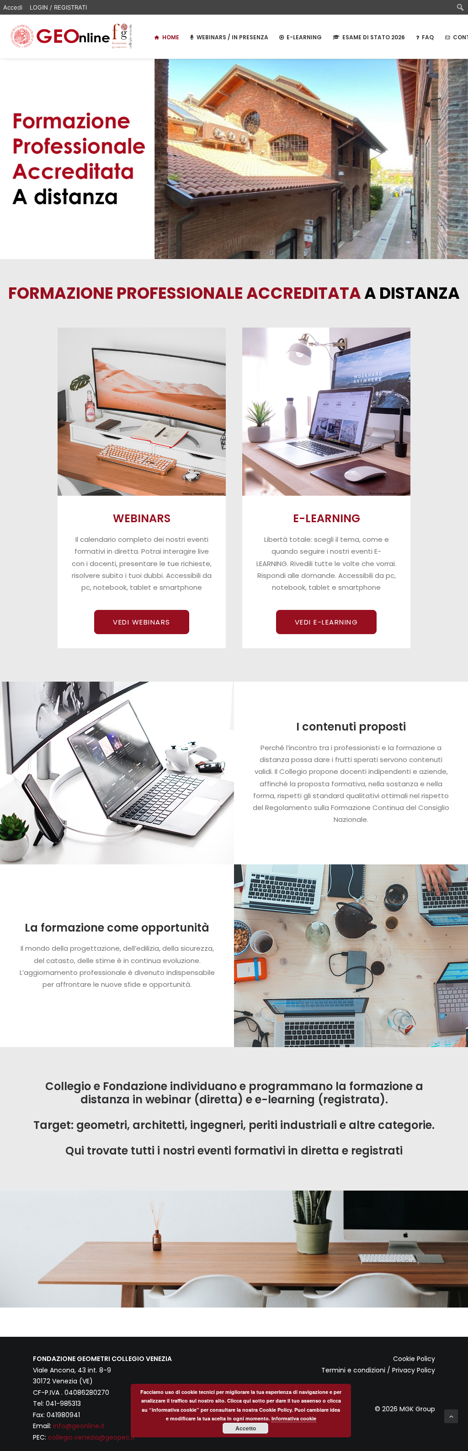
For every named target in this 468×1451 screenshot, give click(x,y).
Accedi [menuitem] (12, 7)
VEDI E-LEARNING (326, 622)
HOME (170, 37)
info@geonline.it (79, 1425)
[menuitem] (460, 7)
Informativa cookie (293, 1418)
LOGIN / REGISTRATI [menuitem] (58, 7)
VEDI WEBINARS (141, 622)
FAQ (428, 37)
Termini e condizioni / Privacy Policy (378, 1370)
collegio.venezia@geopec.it (91, 1437)
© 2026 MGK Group (405, 1409)
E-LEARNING (304, 37)
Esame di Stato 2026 (373, 37)
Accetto (245, 1428)
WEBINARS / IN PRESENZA (232, 37)
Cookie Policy (414, 1358)
